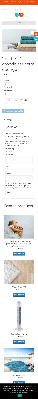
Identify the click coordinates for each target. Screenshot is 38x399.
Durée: (6, 80)
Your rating (10, 149)
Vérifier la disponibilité (13, 111)
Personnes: (8, 90)
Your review (10, 154)
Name (8, 166)
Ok (19, 396)
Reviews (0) (8, 120)
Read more (19, 254)
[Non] (35, 391)
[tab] (19, 120)
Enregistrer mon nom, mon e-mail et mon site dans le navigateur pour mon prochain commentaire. (18, 186)
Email (8, 174)
